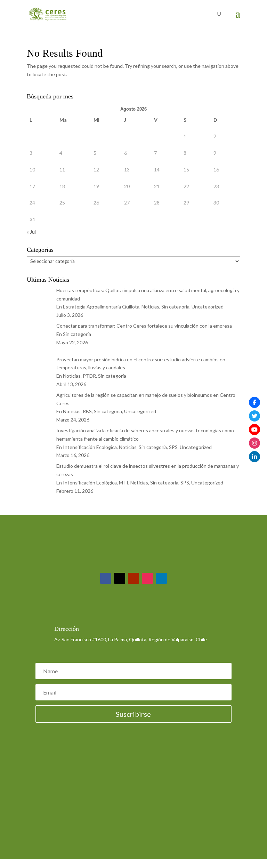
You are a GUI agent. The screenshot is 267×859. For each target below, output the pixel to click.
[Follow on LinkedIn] (161, 578)
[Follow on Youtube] (133, 578)
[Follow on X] (119, 578)
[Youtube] (254, 429)
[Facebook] (254, 402)
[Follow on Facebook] (105, 578)
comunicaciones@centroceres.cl (89, 611)
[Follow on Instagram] (147, 578)
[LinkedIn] (254, 456)
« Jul (31, 232)
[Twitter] (254, 416)
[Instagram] (254, 443)
